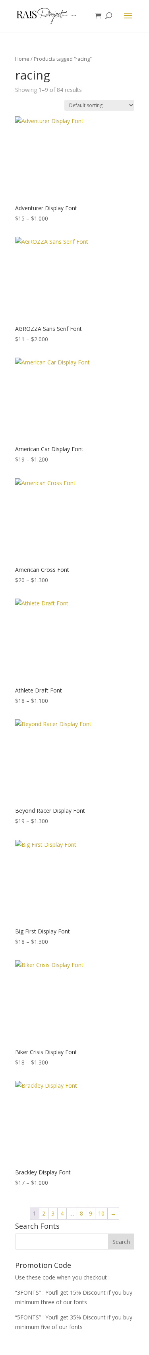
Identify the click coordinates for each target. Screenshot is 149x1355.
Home (22, 58)
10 (101, 1213)
